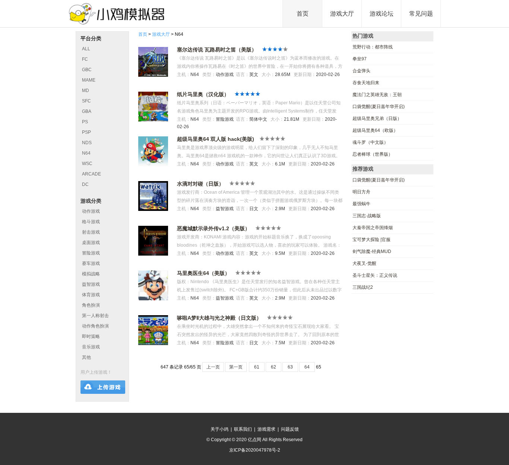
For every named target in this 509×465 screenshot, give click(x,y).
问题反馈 (290, 429)
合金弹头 (361, 70)
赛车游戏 (91, 263)
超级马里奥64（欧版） (375, 130)
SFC (86, 101)
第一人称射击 (95, 315)
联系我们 (243, 429)
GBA (86, 111)
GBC (87, 69)
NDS (87, 142)
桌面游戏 (91, 242)
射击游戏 (91, 232)
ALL (86, 48)
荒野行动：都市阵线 (372, 47)
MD (85, 90)
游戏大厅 (342, 13)
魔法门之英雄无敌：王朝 (377, 94)
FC (85, 59)
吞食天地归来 (365, 82)
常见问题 (421, 13)
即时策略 (91, 336)
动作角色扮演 (95, 326)
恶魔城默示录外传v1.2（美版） (213, 228)
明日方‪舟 (361, 191)
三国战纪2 (362, 287)
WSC (87, 163)
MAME (88, 80)
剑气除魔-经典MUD (371, 251)
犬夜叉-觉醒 (364, 263)
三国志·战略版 (366, 215)
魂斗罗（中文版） (370, 142)
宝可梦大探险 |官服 (371, 239)
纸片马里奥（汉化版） (203, 94)
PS (85, 121)
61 (256, 367)
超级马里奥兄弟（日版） (377, 118)
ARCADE (91, 174)
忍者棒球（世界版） (372, 154)
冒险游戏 (91, 253)
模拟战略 (91, 273)
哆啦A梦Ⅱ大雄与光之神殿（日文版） (219, 318)
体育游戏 (91, 294)
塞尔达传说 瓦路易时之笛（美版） (217, 50)
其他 (86, 357)
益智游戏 (91, 284)
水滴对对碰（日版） (200, 184)
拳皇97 (359, 58)
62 (273, 367)
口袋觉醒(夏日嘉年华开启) (378, 106)
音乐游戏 (91, 346)
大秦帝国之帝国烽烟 (372, 227)
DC (85, 184)
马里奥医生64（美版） (203, 273)
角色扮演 (91, 305)
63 (290, 367)
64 (307, 367)
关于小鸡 (219, 429)
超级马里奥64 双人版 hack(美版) (215, 139)
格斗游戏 (91, 221)
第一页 (236, 367)
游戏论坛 (381, 13)
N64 (86, 153)
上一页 (213, 367)
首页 (303, 13)
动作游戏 (91, 211)
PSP (86, 132)
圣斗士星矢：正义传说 (374, 275)
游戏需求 (266, 429)
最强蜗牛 (361, 203)
